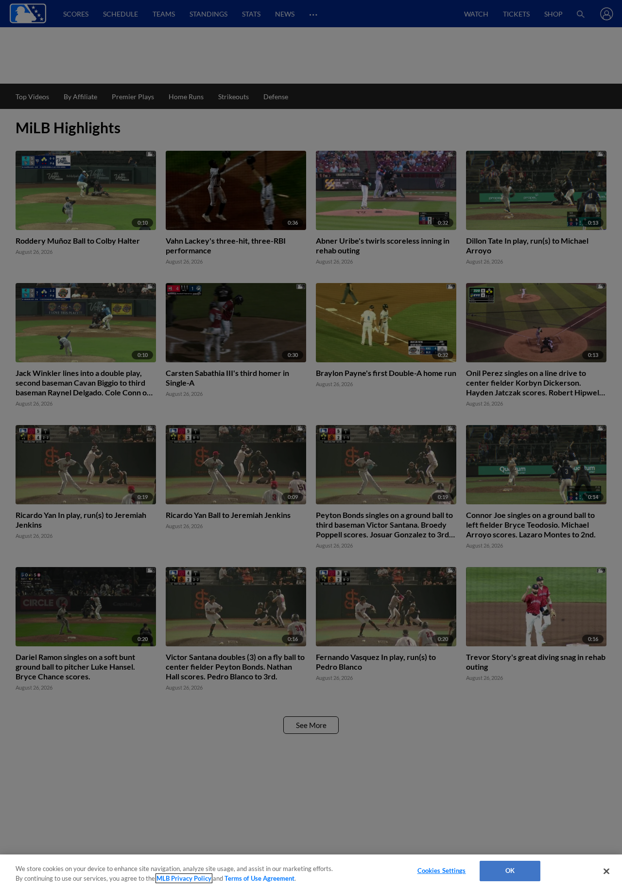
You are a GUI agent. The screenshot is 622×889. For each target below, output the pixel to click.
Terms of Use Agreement (259, 878)
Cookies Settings (441, 870)
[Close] (606, 871)
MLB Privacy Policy (183, 878)
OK (510, 870)
